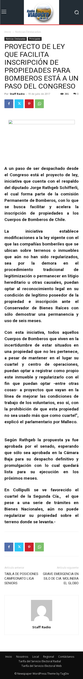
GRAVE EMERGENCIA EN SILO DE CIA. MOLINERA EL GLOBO (61, 578)
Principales (34, 38)
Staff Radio (17, 93)
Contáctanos (66, 657)
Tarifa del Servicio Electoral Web (41, 666)
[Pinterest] (29, 103)
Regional (48, 657)
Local (35, 657)
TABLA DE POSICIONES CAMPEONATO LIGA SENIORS (21, 578)
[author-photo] (41, 621)
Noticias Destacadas (28, 32)
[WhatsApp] (39, 103)
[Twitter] (19, 103)
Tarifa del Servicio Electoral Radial (40, 661)
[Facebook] (8, 103)
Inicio (7, 32)
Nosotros (22, 657)
